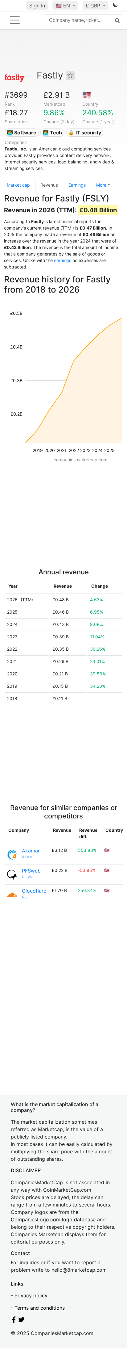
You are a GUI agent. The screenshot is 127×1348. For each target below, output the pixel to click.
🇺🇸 (62, 5)
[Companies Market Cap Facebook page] (14, 1321)
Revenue (49, 185)
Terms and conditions (39, 1308)
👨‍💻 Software (21, 132)
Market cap (18, 185)
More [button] (101, 185)
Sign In (37, 5)
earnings (62, 260)
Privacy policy (30, 1295)
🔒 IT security (84, 132)
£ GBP (94, 5)
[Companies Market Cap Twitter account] (21, 1321)
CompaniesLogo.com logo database (53, 1219)
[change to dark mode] (115, 5)
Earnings (77, 185)
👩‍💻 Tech (52, 132)
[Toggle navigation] (15, 20)
